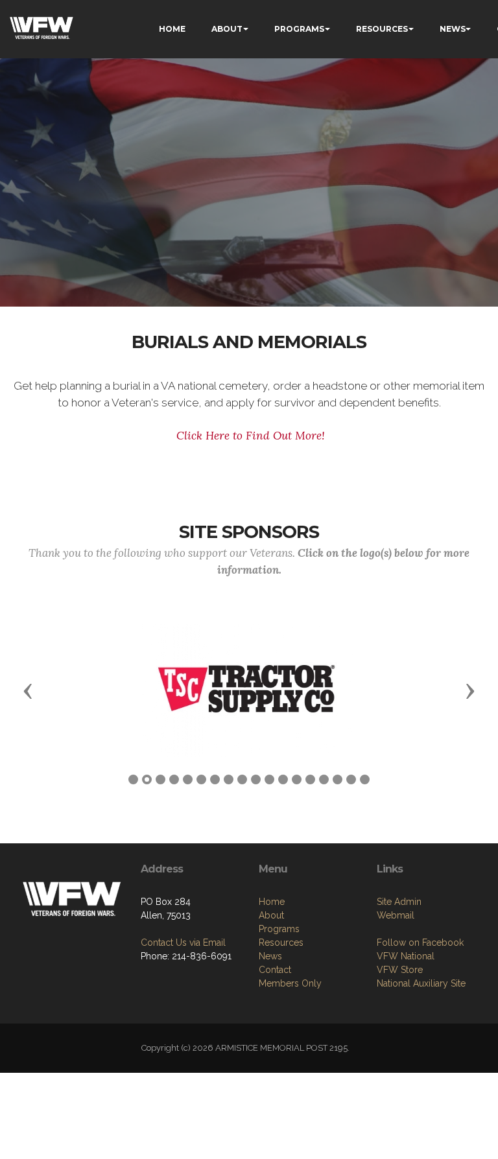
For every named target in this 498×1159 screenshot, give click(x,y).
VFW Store (400, 970)
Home (272, 901)
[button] (28, 690)
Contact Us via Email (183, 942)
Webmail (395, 915)
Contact (275, 970)
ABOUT (227, 29)
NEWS (453, 29)
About (271, 915)
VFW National (405, 956)
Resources (281, 942)
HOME (172, 29)
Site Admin (399, 901)
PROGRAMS (299, 29)
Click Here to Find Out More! (250, 435)
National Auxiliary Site (421, 983)
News (270, 956)
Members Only (290, 983)
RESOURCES (382, 29)
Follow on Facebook (420, 942)
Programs (279, 929)
